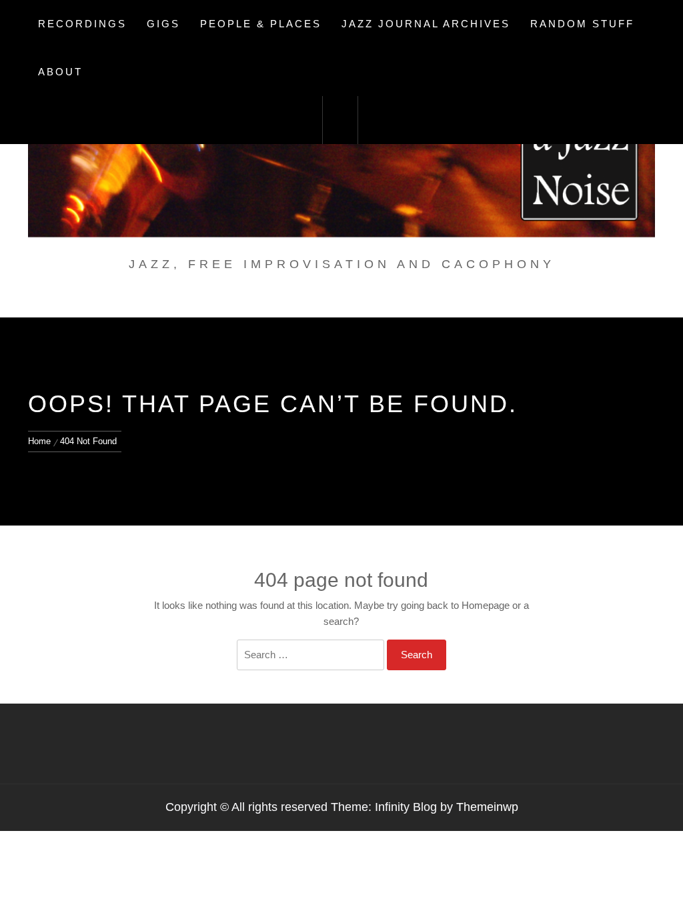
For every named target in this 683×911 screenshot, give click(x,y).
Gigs (163, 23)
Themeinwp (487, 807)
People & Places (260, 23)
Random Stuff (582, 23)
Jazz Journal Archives (426, 23)
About (60, 71)
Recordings (82, 23)
